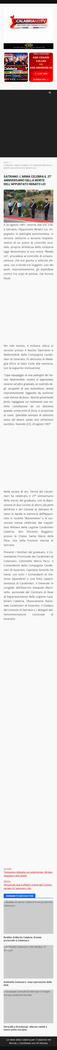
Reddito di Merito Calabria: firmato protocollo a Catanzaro (28, 917)
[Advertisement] (28, 45)
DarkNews (25, 1043)
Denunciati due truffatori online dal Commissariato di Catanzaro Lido (28, 885)
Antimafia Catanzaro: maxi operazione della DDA (28, 962)
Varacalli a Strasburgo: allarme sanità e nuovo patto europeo (28, 1006)
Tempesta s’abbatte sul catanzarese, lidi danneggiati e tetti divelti (28, 872)
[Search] (50, 92)
